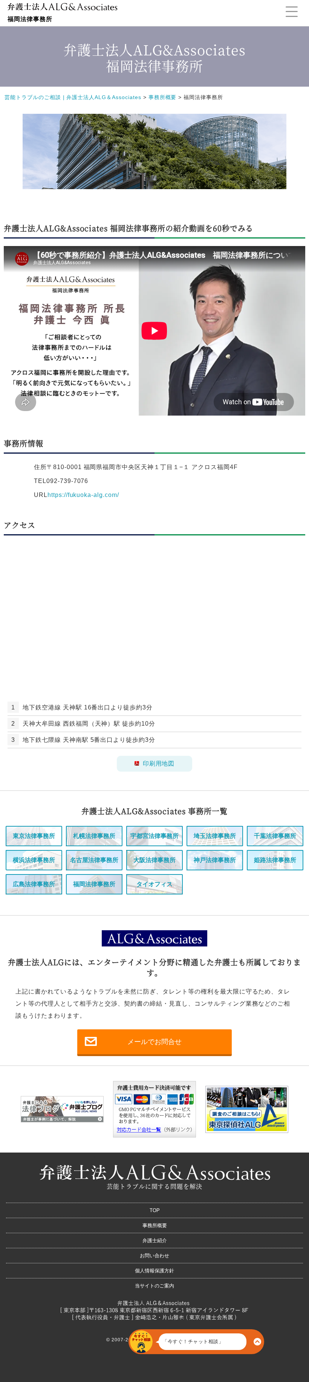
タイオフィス (154, 884)
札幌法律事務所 (94, 836)
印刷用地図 (159, 763)
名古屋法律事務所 (94, 860)
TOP (155, 1210)
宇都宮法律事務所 (154, 836)
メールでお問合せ (154, 1042)
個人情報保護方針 (154, 1270)
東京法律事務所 (34, 836)
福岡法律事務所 (94, 884)
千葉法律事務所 (275, 836)
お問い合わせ (154, 1255)
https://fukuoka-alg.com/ (83, 495)
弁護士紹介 (154, 1240)
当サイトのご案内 (154, 1285)
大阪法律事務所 (154, 860)
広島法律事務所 (34, 884)
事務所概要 (154, 1225)
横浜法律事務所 (34, 860)
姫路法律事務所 (275, 860)
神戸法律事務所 (215, 860)
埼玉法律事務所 (215, 836)
